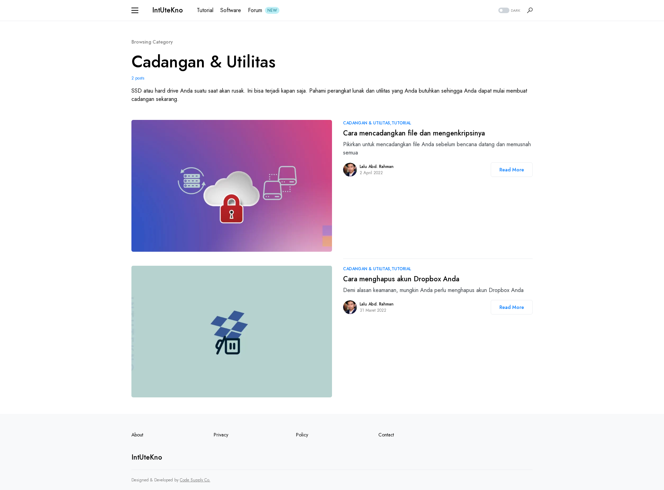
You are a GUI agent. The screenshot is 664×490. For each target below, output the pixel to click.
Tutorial (401, 123)
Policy (302, 434)
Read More (511, 169)
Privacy (221, 434)
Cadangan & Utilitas (366, 123)
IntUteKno (167, 10)
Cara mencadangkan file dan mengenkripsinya (414, 133)
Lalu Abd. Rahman (377, 166)
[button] (134, 10)
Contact (386, 434)
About (137, 434)
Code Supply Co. (195, 480)
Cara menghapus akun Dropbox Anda (401, 279)
